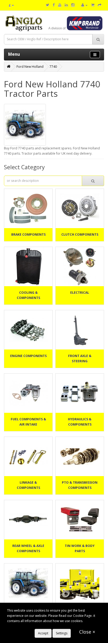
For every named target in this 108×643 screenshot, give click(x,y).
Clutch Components (79, 234)
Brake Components (28, 234)
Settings (61, 633)
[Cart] (92, 5)
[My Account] (84, 5)
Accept (43, 633)
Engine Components (28, 356)
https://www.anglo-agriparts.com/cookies (37, 626)
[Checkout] (99, 5)
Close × (87, 632)
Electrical (79, 292)
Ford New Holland (30, 66)
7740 (53, 66)
